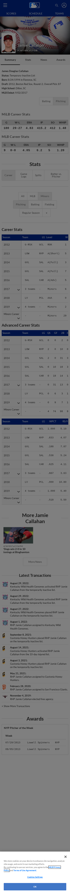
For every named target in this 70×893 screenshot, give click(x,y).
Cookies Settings (35, 877)
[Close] (65, 857)
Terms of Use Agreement (24, 870)
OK (35, 886)
